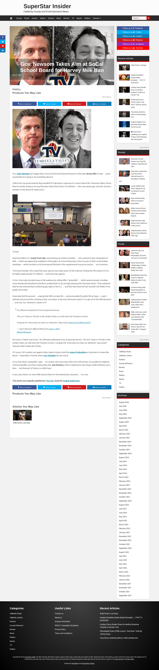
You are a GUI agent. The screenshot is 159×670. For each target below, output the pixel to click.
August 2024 (124, 457)
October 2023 (124, 497)
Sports (79, 18)
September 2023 (125, 501)
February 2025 (124, 434)
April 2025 (123, 426)
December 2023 (125, 489)
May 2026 (123, 414)
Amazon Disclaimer (62, 621)
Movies (66, 18)
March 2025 (123, 430)
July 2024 (122, 461)
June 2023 (123, 513)
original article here (71, 381)
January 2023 (124, 532)
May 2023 (123, 517)
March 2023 (123, 524)
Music (58, 18)
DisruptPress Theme (88, 663)
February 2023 (124, 528)
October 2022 (124, 544)
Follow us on (133, 28)
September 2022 (125, 548)
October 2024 (124, 450)
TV (73, 18)
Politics (87, 18)
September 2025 (125, 418)
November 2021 (125, 588)
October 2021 (124, 592)
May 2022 (123, 564)
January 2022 (124, 580)
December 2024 (125, 442)
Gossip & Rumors (126, 363)
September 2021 (125, 595)
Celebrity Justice (125, 355)
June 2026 (123, 410)
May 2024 (123, 469)
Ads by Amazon (106, 97)
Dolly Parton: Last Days (21, 423)
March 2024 (123, 477)
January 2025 (124, 438)
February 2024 (124, 481)
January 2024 (124, 485)
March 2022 (123, 572)
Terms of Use (119, 659)
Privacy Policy (60, 629)
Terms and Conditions (63, 633)
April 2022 (123, 568)
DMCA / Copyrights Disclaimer (67, 625)
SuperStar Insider (47, 6)
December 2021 (125, 584)
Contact (96, 18)
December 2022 (125, 536)
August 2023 (124, 505)
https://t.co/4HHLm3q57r (80, 322)
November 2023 (125, 493)
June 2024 (123, 465)
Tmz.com (50, 381)
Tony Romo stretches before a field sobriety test (119, 638)
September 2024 (125, 453)
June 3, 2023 (54, 329)
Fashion (51, 18)
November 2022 (125, 540)
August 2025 (124, 422)
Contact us (59, 613)
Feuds (26, 18)
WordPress (75, 663)
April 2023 (123, 521)
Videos (43, 18)
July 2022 (122, 556)
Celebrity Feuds (125, 352)
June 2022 (123, 560)
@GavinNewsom (24, 332)
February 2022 (124, 576)
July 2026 (122, 406)
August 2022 (124, 552)
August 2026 (124, 402)
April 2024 (123, 473)
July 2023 (122, 509)
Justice (34, 18)
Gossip (19, 18)
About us (58, 618)
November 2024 (125, 446)
